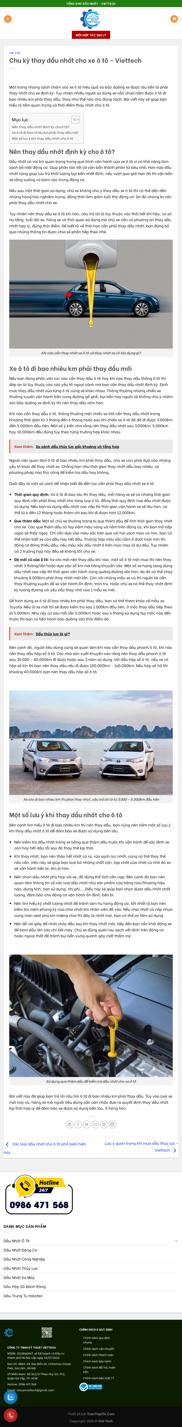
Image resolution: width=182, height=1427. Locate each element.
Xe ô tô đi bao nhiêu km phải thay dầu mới (45, 132)
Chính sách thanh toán (98, 1355)
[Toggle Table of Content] (73, 120)
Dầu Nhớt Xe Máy (19, 1277)
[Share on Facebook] (78, 1124)
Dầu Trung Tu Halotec (23, 1295)
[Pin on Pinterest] (104, 1124)
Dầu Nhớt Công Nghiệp (24, 1258)
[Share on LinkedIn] (112, 1124)
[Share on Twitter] (87, 1124)
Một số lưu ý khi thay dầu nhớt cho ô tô (42, 138)
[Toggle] (176, 1240)
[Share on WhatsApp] (69, 1124)
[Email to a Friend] (95, 1124)
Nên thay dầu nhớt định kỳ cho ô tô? (40, 126)
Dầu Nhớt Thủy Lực (21, 1268)
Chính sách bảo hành (97, 1361)
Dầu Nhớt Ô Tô (17, 1240)
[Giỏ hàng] (174, 19)
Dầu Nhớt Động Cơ (20, 1249)
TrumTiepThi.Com (100, 1413)
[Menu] (8, 19)
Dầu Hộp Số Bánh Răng (25, 1286)
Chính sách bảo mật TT (98, 1378)
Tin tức (15, 53)
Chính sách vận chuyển (98, 1348)
